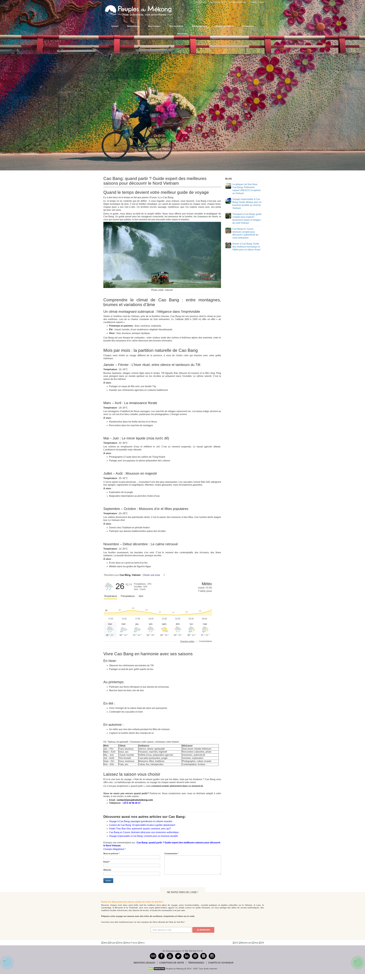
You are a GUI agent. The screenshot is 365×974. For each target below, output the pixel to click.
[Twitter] (178, 956)
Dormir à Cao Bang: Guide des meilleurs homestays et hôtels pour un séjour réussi (246, 247)
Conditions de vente (171, 962)
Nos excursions (199, 26)
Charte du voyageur (220, 962)
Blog (262, 2)
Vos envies (182, 33)
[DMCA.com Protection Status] (156, 968)
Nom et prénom (111, 853)
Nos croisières (176, 26)
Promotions (248, 26)
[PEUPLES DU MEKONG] (137, 10)
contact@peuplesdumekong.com (135, 800)
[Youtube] (170, 956)
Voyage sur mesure (225, 26)
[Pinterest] (186, 956)
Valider (108, 880)
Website (107, 870)
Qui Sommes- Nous (217, 2)
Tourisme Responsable (238, 2)
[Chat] (7, 962)
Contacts (253, 2)
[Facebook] (161, 956)
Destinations (133, 26)
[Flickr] (203, 956)
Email (106, 862)
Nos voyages (154, 26)
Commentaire (171, 853)
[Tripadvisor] (153, 956)
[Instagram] (212, 956)
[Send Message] (358, 962)
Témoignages (196, 962)
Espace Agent (201, 2)
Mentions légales (144, 962)
